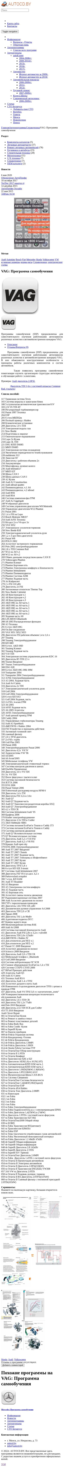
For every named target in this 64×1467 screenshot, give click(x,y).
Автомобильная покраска (26, 79)
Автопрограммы (17, 127)
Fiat (24, 259)
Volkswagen (48, 259)
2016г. (22, 66)
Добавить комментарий (12, 1365)
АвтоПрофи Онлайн (11, 188)
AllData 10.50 (8, 194)
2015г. (22, 63)
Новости (11, 1418)
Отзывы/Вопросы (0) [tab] (17, 347)
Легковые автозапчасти (19, 144)
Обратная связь (21, 45)
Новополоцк (19, 120)
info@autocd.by (14, 1446)
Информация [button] (13, 39)
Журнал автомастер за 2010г (33, 77)
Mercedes (30, 259)
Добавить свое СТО (23, 109)
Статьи (10, 1426)
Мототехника (14, 155)
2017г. (22, 69)
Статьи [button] (10, 104)
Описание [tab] (12, 344)
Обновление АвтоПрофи (14, 178)
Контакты (12, 26)
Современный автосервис (26, 98)
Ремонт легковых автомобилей (23, 147)
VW (57, 259)
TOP (3, 1464)
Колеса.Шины (20, 95)
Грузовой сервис (21, 90)
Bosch (19, 259)
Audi (3, 259)
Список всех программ (24, 50)
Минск (16, 117)
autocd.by (11, 1443)
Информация (13, 1415)
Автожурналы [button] (14, 53)
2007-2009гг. (25, 93)
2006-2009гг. (25, 82)
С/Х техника (13, 158)
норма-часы (26, 262)
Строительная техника (18, 153)
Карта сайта (13, 23)
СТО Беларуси (14, 1429)
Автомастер (19, 71)
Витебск (17, 112)
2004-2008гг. (25, 58)
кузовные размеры (10, 262)
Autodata (10, 259)
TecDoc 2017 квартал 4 (12, 183)
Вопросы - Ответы (22, 42)
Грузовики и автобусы (18, 150)
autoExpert (18, 55)
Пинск (16, 122)
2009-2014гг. (25, 61)
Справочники (33, 127)
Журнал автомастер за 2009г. (33, 74)
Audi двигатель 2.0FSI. (23, 381)
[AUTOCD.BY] (16, 7)
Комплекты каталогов (18, 142)
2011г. (22, 85)
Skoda (39, 259)
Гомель (16, 114)
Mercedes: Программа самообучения (17, 1409)
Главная (5, 127)
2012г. (22, 87)
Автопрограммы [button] (15, 47)
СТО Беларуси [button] (14, 106)
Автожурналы (14, 1423)
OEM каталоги (14, 163)
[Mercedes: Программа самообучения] (8, 1403)
